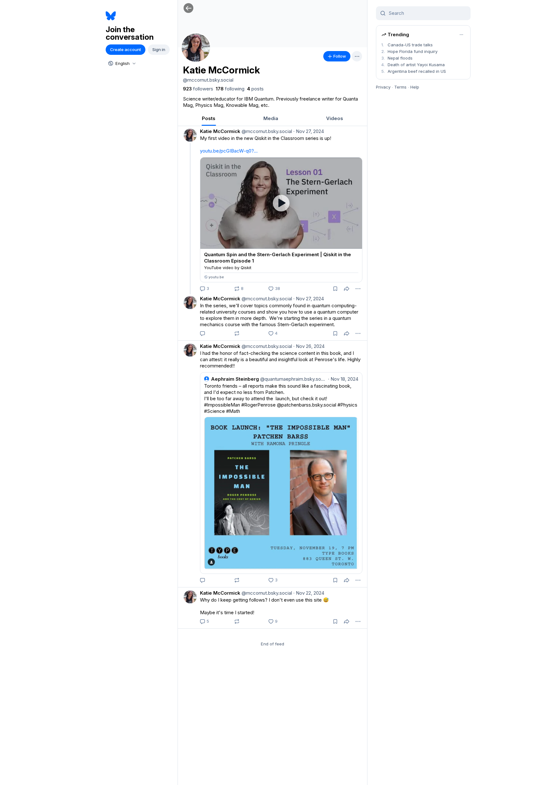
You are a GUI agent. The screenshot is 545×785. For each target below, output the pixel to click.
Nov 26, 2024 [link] (309, 346)
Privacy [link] (383, 86)
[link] (198, 89)
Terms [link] (400, 86)
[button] (188, 8)
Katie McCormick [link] (220, 131)
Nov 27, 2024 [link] (308, 131)
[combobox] (121, 63)
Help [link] (414, 86)
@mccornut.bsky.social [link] (266, 131)
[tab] (208, 118)
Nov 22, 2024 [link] (308, 593)
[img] (272, 23)
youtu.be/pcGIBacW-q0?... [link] (229, 151)
